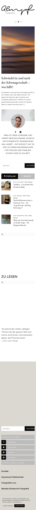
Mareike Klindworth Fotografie (15, 488)
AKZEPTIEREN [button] (19, 505)
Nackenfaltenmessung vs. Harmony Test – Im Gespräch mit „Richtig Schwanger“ (23, 204)
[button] (18, 22)
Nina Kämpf (28, 182)
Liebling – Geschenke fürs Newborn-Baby (23, 185)
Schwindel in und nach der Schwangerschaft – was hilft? (15, 82)
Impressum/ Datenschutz (12, 477)
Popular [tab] (11, 176)
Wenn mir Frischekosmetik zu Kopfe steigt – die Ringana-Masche (23, 222)
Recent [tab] (27, 176)
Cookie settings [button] (8, 506)
